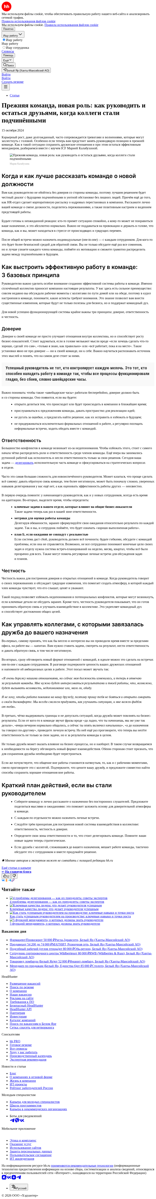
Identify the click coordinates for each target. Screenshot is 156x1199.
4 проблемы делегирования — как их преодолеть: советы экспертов (57, 901)
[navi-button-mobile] (6, 87)
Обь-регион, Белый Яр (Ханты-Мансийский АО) (108, 949)
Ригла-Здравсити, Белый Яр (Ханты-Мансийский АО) (92, 940)
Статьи (15, 95)
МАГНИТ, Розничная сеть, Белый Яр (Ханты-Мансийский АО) (96, 944)
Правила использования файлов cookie (71, 25)
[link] (8, 65)
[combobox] (19, 1187)
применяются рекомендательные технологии (82, 1165)
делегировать (24, 462)
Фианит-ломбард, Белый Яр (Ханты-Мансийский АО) (107, 961)
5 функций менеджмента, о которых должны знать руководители (55, 923)
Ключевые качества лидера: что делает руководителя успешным (54, 909)
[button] (6, 74)
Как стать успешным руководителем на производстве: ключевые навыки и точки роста (70, 916)
